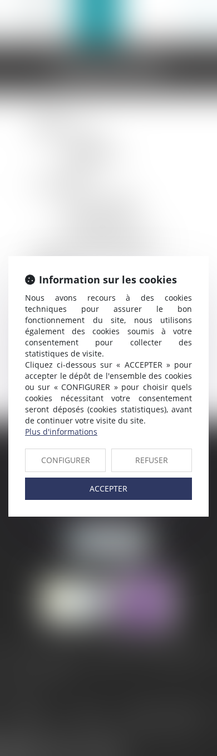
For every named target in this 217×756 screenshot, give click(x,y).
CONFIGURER (65, 460)
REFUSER (151, 460)
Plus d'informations (61, 431)
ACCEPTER (108, 488)
